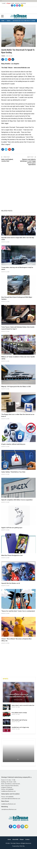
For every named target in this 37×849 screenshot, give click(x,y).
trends (3, 56)
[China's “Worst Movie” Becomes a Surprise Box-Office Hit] (18, 627)
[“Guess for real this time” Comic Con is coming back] (18, 599)
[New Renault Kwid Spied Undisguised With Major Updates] (18, 285)
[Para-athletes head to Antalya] (7, 714)
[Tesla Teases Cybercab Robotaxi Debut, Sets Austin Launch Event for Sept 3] (18, 315)
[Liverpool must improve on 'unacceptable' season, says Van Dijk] (18, 692)
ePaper (9, 3)
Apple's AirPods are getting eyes (11, 527)
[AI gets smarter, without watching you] (18, 432)
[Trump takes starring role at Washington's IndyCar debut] (18, 255)
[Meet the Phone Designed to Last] (18, 543)
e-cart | (4, 3)
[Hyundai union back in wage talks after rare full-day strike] (18, 226)
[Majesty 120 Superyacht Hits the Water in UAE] (18, 374)
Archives (17, 3)
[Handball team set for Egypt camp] (7, 729)
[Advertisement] (18, 185)
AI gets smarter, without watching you (13, 444)
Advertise (23, 3)
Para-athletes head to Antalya (19, 712)
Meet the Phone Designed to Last (12, 555)
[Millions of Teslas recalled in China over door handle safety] (18, 345)
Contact (27, 839)
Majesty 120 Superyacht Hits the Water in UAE (16, 386)
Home (12, 3)
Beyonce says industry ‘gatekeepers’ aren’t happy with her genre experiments (28, 162)
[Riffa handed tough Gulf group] (7, 722)
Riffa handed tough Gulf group (19, 720)
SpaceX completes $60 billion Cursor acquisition (17, 500)
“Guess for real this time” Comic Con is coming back (18, 611)
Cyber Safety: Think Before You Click (13, 472)
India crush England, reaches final (7, 160)
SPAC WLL (22, 846)
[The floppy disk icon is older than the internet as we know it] (18, 402)
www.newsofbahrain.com (22, 67)
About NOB (15, 839)
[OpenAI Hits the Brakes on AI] (18, 571)
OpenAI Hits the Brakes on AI (10, 583)
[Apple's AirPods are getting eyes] (18, 515)
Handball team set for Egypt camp (20, 727)
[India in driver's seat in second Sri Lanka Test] (7, 707)
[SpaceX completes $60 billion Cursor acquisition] (18, 488)
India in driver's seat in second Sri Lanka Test (23, 705)
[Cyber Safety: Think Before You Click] (18, 460)
